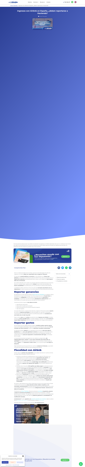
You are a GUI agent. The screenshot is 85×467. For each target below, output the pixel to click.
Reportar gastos (61, 279)
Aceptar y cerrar (5, 462)
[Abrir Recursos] (44, 2)
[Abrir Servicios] (37, 2)
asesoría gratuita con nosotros (38, 399)
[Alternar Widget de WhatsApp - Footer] (81, 464)
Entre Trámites (13, 5)
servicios (40, 391)
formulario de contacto (22, 400)
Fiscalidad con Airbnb (62, 281)
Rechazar (12, 462)
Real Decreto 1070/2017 (39, 294)
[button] (23, 456)
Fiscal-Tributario (43, 16)
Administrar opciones (20, 462)
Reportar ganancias (61, 277)
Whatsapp (41, 400)
